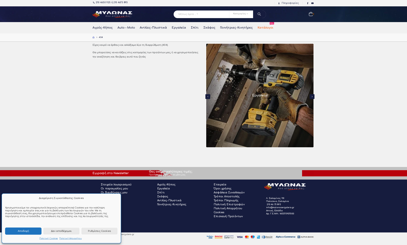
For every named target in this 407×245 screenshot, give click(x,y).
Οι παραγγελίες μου (114, 188)
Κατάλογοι (265, 26)
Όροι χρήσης (222, 188)
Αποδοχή (23, 231)
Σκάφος (209, 27)
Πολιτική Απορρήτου (70, 238)
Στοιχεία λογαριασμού (116, 184)
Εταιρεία (220, 184)
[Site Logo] (112, 14)
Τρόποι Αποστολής (227, 196)
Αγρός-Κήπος (103, 27)
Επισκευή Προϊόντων (228, 216)
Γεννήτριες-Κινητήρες (236, 27)
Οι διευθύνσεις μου (114, 192)
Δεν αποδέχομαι (61, 231)
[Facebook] (308, 3)
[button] (207, 96)
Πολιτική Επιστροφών (229, 204)
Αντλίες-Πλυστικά (153, 27)
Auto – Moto (126, 27)
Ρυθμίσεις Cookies (99, 231)
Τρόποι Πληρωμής (226, 200)
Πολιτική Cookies (48, 238)
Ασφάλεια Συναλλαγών (229, 192)
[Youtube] (312, 3)
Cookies (219, 212)
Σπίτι (195, 27)
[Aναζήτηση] (259, 14)
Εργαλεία (179, 27)
